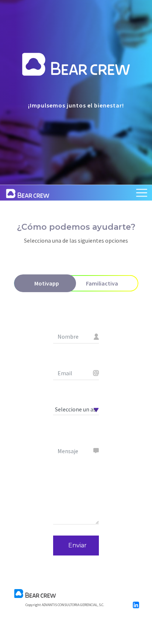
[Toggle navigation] (141, 192)
